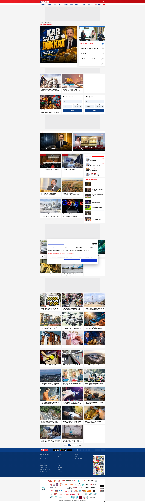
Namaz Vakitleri (43, 467)
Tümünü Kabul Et (88, 260)
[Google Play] (63, 450)
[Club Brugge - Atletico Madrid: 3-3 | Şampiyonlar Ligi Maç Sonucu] (88, 196)
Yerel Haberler (61, 463)
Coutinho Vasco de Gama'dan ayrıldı (97, 213)
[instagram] (86, 450)
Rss (76, 456)
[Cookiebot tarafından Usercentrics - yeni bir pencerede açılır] (92, 244)
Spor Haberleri (43, 463)
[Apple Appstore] (56, 450)
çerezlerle (89, 501)
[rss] (89, 450)
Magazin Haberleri (44, 461)
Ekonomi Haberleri (44, 458)
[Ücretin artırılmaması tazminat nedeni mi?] (88, 174)
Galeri (59, 469)
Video (59, 465)
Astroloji (59, 458)
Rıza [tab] (53, 247)
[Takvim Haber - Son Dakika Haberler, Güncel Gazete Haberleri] (44, 2)
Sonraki (79, 445)
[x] (80, 450)
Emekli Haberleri (43, 465)
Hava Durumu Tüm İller (45, 469)
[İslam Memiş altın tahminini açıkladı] (50, 185)
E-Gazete (60, 471)
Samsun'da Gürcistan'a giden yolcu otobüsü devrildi (97, 202)
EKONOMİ (55, 4)
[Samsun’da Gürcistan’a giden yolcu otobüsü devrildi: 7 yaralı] (88, 202)
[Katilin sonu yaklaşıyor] (88, 164)
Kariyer (76, 463)
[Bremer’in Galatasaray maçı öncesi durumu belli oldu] (88, 219)
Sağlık (59, 456)
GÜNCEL (49, 4)
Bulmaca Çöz (60, 454)
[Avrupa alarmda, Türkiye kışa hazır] (50, 206)
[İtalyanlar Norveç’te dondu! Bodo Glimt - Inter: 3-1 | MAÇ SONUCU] (88, 207)
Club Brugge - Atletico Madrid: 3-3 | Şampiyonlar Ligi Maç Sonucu (97, 195)
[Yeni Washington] (88, 169)
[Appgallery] (69, 450)
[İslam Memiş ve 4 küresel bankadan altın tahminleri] (58, 44)
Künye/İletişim (78, 461)
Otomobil (60, 467)
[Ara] (104, 2)
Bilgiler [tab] (66, 247)
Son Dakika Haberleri (44, 454)
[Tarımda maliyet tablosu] (72, 185)
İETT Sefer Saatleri (44, 471)
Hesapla (72, 110)
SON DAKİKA (43, 4)
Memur (59, 461)
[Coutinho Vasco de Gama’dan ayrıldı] (88, 213)
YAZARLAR (82, 4)
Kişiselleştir (71, 260)
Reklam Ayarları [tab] (79, 247)
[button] (41, 143)
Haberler (41, 22)
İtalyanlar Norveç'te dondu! (97, 207)
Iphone (76, 454)
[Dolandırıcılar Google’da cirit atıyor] (72, 206)
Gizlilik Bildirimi (78, 458)
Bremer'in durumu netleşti (96, 219)
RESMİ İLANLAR (89, 4)
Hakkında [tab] (92, 247)
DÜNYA (71, 4)
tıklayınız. (100, 501)
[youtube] (83, 450)
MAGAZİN (66, 4)
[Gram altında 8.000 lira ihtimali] (56, 142)
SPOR (60, 4)
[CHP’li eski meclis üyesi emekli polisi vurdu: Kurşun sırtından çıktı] (88, 190)
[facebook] (77, 450)
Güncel (41, 456)
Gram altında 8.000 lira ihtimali (52, 149)
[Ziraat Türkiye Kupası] (104, 4)
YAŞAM (76, 4)
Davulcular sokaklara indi (96, 183)
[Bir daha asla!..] (88, 160)
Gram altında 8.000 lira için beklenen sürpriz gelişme (87, 148)
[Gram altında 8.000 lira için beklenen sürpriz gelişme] (89, 142)
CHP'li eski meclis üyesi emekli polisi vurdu (97, 190)
